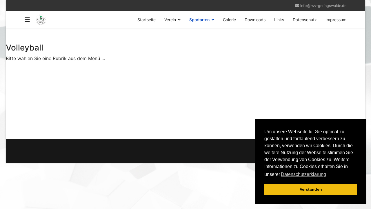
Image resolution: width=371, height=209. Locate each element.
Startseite (146, 19)
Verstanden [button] (311, 189)
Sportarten (199, 19)
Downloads (255, 19)
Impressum (335, 19)
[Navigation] (27, 19)
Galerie (229, 19)
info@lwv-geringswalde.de (323, 5)
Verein (170, 19)
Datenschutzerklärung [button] (303, 174)
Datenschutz (305, 19)
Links (279, 19)
